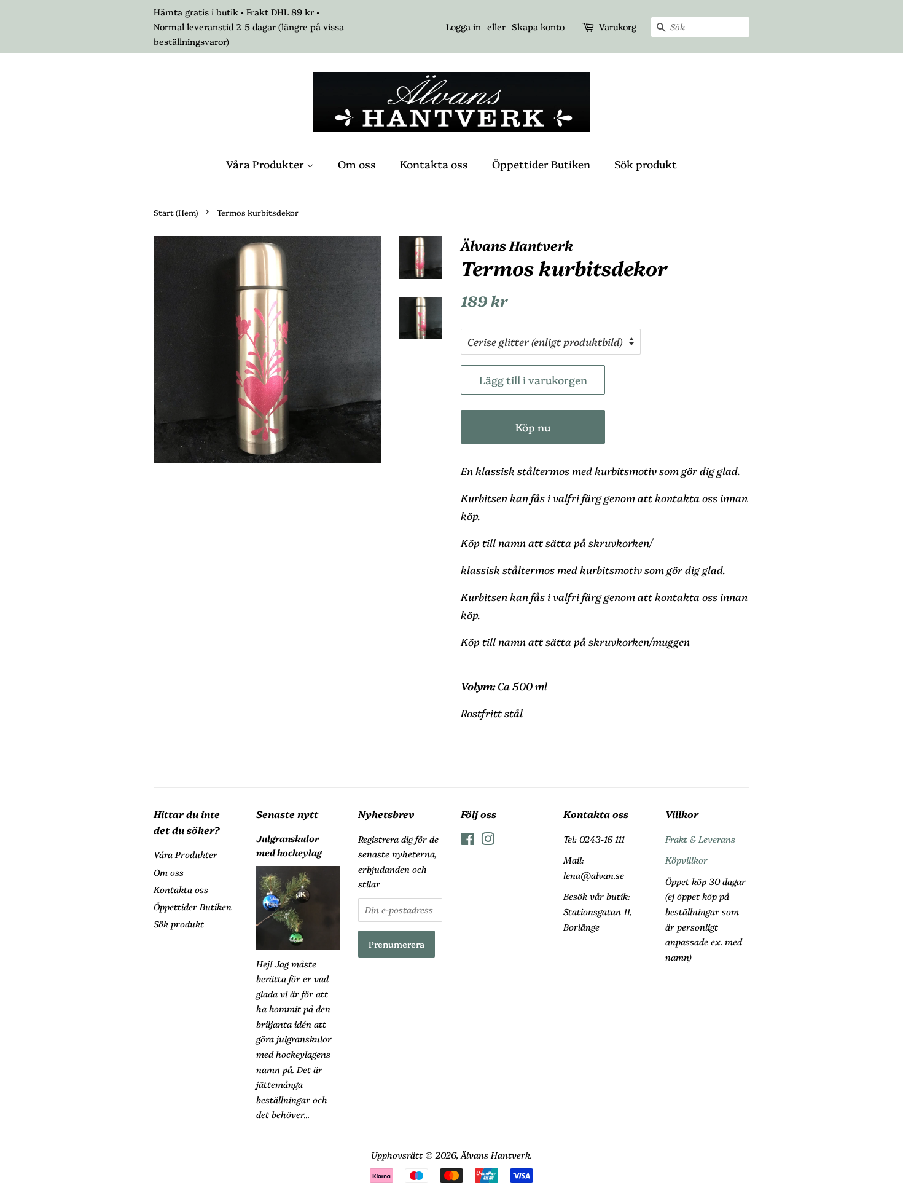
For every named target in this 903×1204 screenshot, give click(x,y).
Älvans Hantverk (495, 1155)
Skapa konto (538, 26)
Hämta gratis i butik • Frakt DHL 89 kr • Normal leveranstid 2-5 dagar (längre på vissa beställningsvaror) (249, 26)
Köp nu (532, 427)
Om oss (357, 164)
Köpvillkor (686, 860)
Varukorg (617, 26)
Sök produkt (645, 164)
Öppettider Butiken (541, 164)
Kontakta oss (434, 164)
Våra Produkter (266, 164)
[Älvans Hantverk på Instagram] (488, 841)
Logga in (463, 26)
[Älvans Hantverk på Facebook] (468, 841)
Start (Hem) (176, 212)
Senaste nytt (287, 813)
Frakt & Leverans (700, 839)
